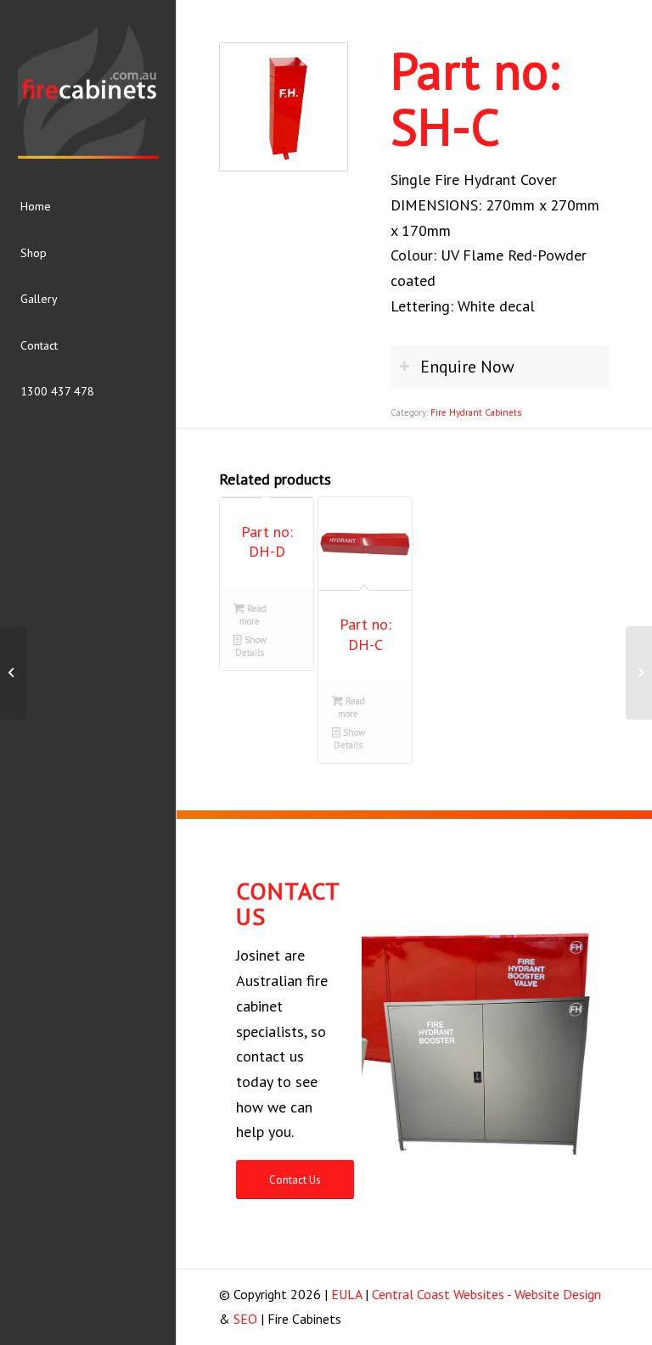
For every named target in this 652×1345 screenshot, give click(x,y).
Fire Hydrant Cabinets (475, 412)
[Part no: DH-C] (13, 673)
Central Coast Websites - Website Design (486, 1294)
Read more (253, 614)
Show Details (251, 646)
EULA (346, 1294)
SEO (245, 1318)
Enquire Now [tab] (467, 366)
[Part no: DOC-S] (639, 673)
